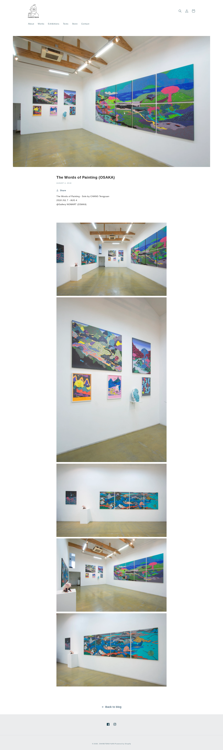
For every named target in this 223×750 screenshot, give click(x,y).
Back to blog (113, 706)
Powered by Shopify (123, 744)
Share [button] (63, 190)
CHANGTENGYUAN (106, 744)
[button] (180, 11)
